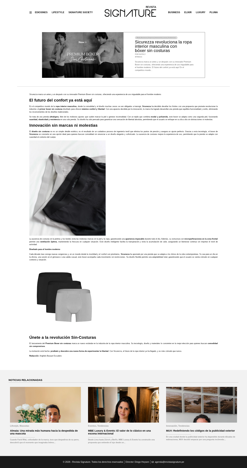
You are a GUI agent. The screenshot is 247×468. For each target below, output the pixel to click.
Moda (138, 37)
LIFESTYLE (58, 12)
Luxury (200, 12)
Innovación (158, 37)
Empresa (151, 37)
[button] (30, 12)
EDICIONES (41, 12)
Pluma (214, 12)
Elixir (188, 12)
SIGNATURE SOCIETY (80, 12)
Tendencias (172, 37)
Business (174, 12)
